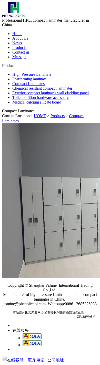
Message (19, 57)
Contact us (20, 52)
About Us (20, 38)
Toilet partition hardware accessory (40, 97)
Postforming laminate (29, 79)
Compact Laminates (28, 83)
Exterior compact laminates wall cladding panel (50, 93)
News (17, 43)
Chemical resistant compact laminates (42, 88)
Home (17, 33)
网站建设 (83, 317)
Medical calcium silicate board (36, 102)
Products (19, 47)
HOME (40, 116)
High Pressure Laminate (31, 74)
